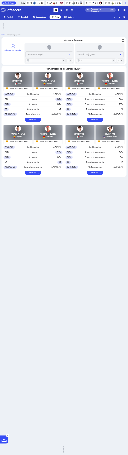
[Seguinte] (126, 3)
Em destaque (9, 3)
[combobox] (46, 60)
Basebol (24, 17)
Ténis (57, 17)
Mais (68, 17)
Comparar (31, 120)
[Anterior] (19, 3)
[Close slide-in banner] (7, 435)
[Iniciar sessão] (124, 10)
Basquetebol (41, 17)
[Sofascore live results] (11, 10)
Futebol (10, 17)
